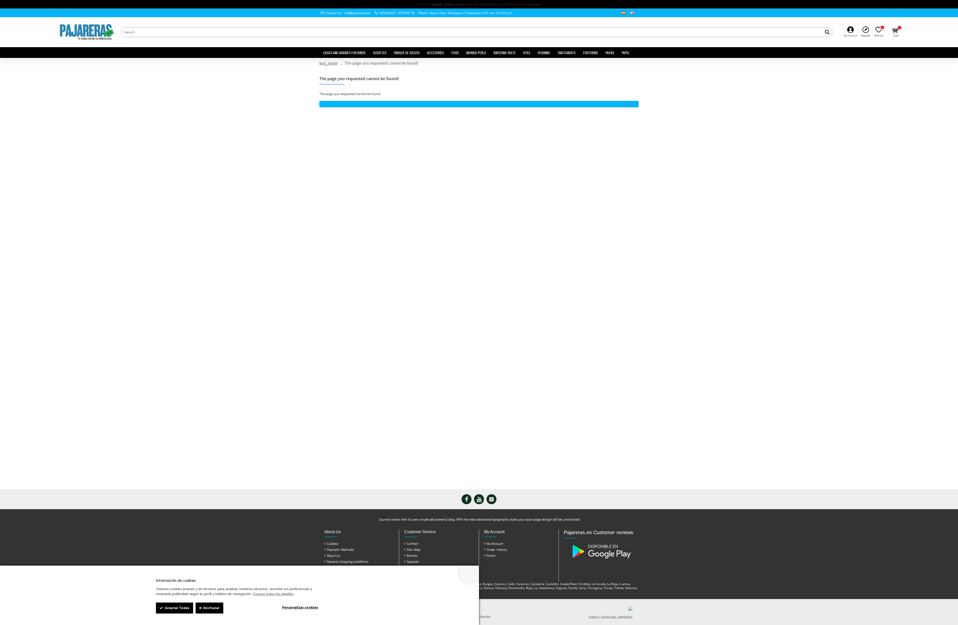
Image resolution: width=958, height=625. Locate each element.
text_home (328, 63)
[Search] (827, 32)
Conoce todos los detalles (273, 594)
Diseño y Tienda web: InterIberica (610, 617)
